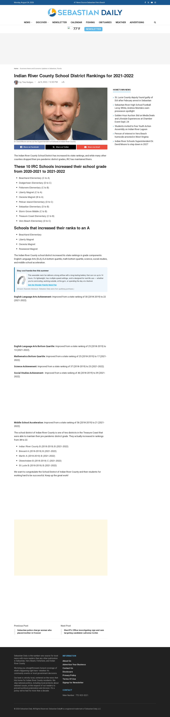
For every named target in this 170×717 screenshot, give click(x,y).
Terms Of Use (69, 679)
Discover (41, 22)
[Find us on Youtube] (152, 2)
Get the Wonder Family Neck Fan (42, 284)
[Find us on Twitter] (148, 2)
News (27, 22)
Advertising (137, 22)
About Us (67, 661)
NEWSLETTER (93, 29)
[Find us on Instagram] (155, 2)
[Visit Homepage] (85, 12)
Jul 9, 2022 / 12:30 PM (48, 82)
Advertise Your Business (74, 664)
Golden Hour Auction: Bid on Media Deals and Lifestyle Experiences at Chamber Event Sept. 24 (135, 118)
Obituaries (105, 22)
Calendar (76, 22)
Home (16, 68)
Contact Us (68, 668)
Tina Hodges (27, 82)
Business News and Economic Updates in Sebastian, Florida (41, 68)
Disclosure (68, 672)
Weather (121, 22)
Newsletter (59, 22)
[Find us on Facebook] (145, 2)
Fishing (90, 22)
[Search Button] (155, 22)
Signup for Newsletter (73, 682)
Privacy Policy (69, 675)
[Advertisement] (60, 548)
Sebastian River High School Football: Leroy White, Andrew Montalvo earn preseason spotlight (133, 108)
